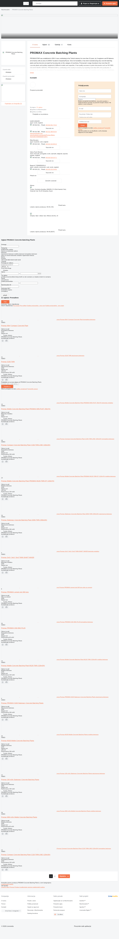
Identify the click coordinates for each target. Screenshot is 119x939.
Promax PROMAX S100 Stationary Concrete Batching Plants (22, 703)
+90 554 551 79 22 (51, 125)
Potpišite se (7, 386)
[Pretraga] (34, 3)
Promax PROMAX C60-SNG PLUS (13, 628)
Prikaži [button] (43, 125)
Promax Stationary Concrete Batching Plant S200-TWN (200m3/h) (24, 520)
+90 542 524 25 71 (51, 157)
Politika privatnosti (32, 904)
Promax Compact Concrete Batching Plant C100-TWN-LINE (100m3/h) (25, 445)
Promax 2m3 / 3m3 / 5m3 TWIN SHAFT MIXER (17, 557)
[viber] (66, 125)
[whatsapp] (61, 125)
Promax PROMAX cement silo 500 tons (15, 592)
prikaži (5, 295)
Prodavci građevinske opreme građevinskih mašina (30, 887)
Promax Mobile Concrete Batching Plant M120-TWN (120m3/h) (23, 666)
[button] (40, 114)
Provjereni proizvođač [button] (36, 90)
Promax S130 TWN (8, 362)
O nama (3, 900)
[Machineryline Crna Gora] (11, 3)
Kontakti (3, 907)
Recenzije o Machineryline (35, 910)
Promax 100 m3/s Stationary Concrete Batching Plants (20, 780)
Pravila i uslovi (31, 900)
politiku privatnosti (98, 128)
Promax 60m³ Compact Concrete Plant (14, 326)
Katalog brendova (32, 913)
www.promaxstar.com (36, 133)
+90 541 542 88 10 (51, 144)
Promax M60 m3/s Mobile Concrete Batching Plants (19, 817)
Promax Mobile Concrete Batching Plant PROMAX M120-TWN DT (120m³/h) (27, 481)
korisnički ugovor (33, 389)
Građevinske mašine (7, 884)
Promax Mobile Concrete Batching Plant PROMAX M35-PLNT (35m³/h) (25, 409)
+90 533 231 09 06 (51, 169)
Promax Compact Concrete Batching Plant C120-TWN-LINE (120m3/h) (25, 855)
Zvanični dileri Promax (8, 887)
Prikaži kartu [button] (62, 205)
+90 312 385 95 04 (51, 131)
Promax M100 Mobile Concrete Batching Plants (17, 741)
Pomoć (3, 904)
